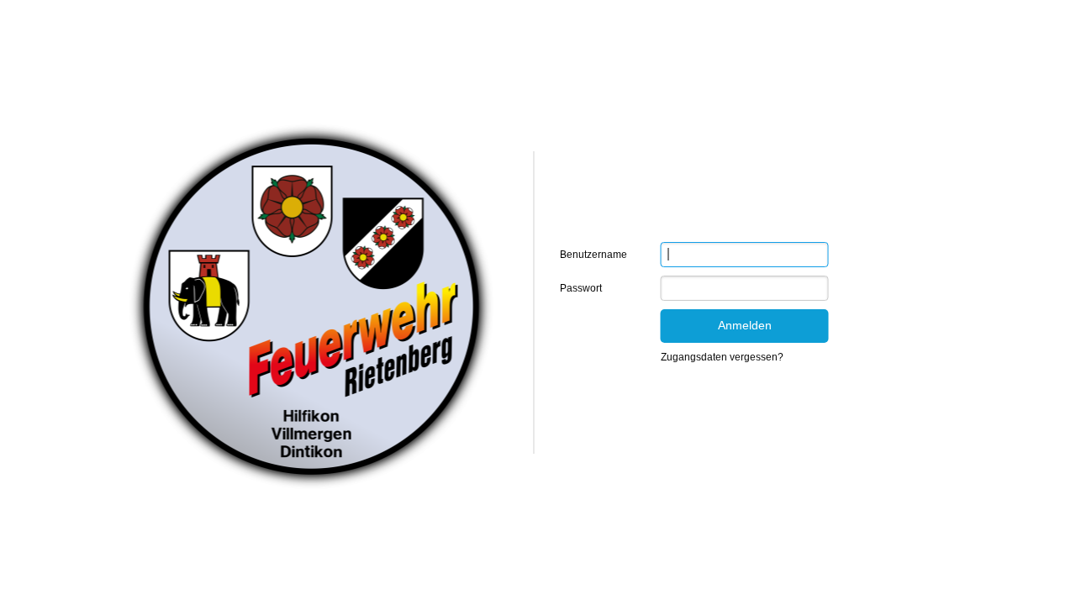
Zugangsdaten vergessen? (722, 357)
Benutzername (593, 254)
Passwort (581, 288)
